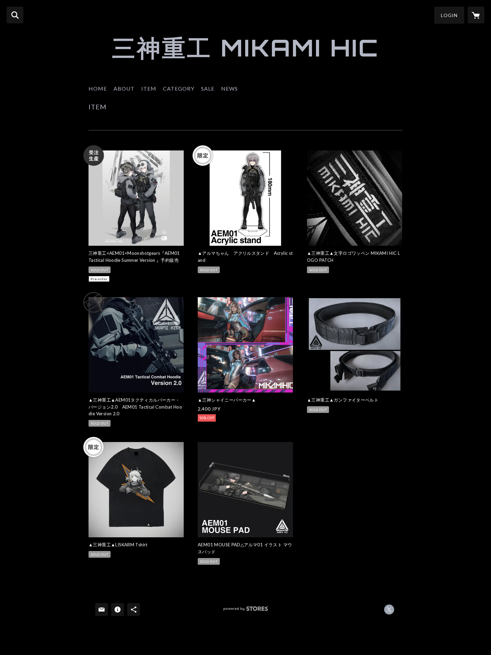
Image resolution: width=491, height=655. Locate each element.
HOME (98, 88)
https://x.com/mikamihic (389, 610)
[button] (449, 15)
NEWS (229, 88)
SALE (207, 88)
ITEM (148, 88)
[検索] (15, 15)
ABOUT (124, 88)
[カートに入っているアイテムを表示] (476, 15)
